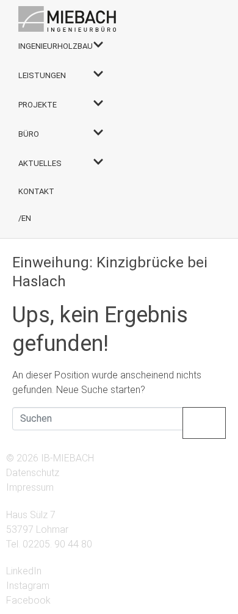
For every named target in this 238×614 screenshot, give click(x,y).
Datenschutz (32, 473)
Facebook (28, 600)
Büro (28, 134)
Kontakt (36, 191)
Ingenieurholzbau (55, 46)
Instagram (27, 585)
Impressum (30, 487)
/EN (24, 218)
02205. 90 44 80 (57, 544)
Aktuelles (40, 163)
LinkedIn (23, 571)
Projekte (37, 104)
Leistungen (42, 75)
